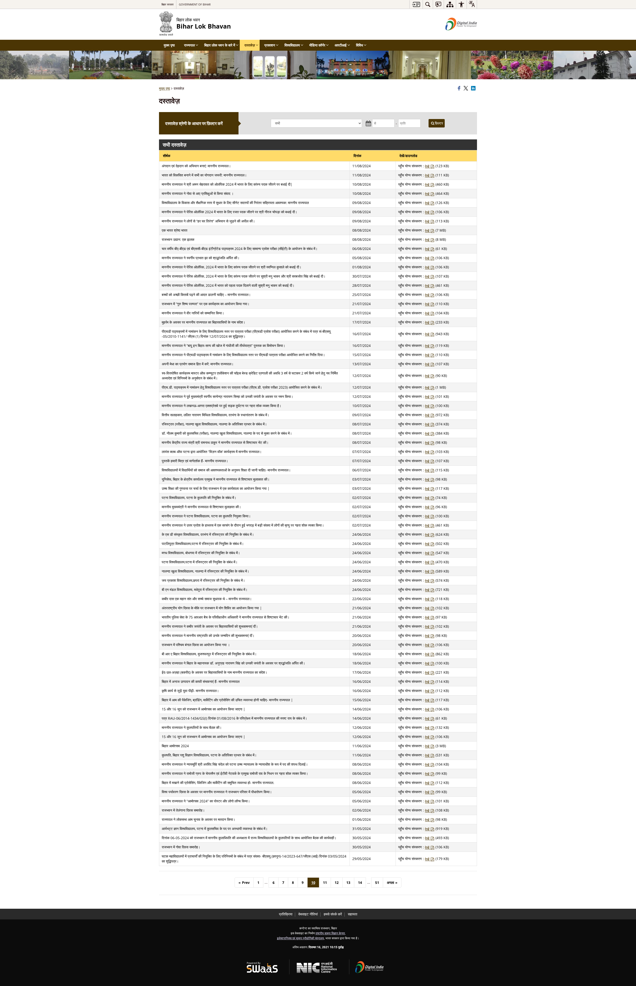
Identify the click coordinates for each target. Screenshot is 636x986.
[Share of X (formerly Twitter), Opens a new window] (467, 88)
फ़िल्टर (439, 123)
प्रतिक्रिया (285, 914)
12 (337, 882)
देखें (427, 166)
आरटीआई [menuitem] (341, 45)
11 (325, 882)
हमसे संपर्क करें (333, 914)
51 (377, 882)
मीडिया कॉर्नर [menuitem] (317, 45)
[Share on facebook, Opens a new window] (460, 88)
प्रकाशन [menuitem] (269, 45)
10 (313, 882)
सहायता (352, 914)
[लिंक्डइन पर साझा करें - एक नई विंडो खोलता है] (474, 88)
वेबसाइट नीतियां (308, 914)
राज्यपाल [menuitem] (189, 45)
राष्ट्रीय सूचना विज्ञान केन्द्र (330, 933)
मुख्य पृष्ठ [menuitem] (169, 45)
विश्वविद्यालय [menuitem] (292, 45)
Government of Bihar (195, 4)
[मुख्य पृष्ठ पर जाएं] (416, 4)
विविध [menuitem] (359, 45)
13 (348, 882)
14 (360, 882)
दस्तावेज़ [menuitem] (249, 45)
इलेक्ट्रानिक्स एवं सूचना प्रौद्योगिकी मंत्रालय (300, 938)
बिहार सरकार (167, 4)
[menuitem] (428, 4)
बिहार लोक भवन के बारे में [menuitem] (219, 45)
